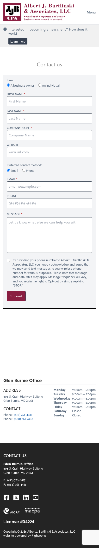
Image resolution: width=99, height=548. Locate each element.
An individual (50, 85)
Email (14, 170)
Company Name (18, 128)
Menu (91, 12)
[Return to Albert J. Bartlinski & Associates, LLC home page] (38, 12)
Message (13, 214)
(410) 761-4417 (23, 415)
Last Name (14, 111)
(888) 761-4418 (23, 419)
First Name (15, 94)
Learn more (17, 41)
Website (13, 145)
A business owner (22, 85)
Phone (29, 170)
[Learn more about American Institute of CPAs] (11, 511)
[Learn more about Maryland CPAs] (32, 511)
